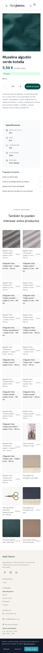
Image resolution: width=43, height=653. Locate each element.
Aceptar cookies (31, 649)
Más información (29, 644)
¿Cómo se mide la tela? (21, 177)
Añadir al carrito (32, 86)
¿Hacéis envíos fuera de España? (21, 186)
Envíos (5, 595)
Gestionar (18, 649)
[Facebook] (5, 572)
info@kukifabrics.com (12, 619)
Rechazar (6, 649)
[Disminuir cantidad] (5, 86)
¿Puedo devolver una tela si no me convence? (21, 191)
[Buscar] (30, 6)
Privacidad (6, 601)
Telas (4, 582)
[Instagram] (10, 572)
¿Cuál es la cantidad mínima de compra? (21, 182)
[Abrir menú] (6, 6)
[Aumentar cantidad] (20, 86)
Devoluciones (7, 598)
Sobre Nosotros (8, 591)
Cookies (5, 605)
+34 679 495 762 (10, 614)
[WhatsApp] (16, 572)
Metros (5, 79)
